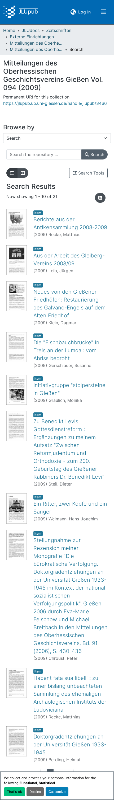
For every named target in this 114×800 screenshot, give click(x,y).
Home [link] (9, 30)
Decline (35, 792)
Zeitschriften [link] (58, 30)
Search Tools (90, 173)
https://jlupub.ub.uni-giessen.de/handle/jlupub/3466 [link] (55, 103)
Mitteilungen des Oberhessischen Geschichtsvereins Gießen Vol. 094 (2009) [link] (36, 49)
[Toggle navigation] (103, 12)
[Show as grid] (22, 173)
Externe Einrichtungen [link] (32, 36)
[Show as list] (11, 173)
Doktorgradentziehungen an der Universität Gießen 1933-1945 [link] (70, 744)
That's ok (14, 792)
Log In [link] (84, 12)
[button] (20, 11)
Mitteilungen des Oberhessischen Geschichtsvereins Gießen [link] (36, 43)
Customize (57, 792)
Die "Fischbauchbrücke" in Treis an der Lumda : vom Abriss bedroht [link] (66, 350)
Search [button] (96, 154)
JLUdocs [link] (31, 30)
